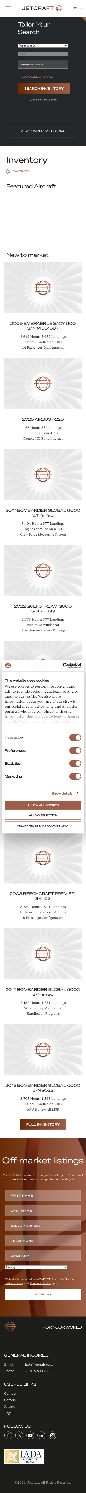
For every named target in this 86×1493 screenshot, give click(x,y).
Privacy (9, 1406)
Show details (62, 793)
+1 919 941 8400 (39, 1371)
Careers (10, 1400)
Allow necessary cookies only (43, 825)
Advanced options (37, 76)
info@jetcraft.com (39, 1364)
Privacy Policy (14, 1283)
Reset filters (45, 99)
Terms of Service (40, 1283)
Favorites (21, 171)
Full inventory (43, 1124)
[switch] (75, 750)
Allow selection (43, 815)
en (75, 8)
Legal (8, 1413)
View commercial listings (43, 130)
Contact (10, 1393)
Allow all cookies (43, 805)
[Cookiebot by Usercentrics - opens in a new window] (63, 665)
